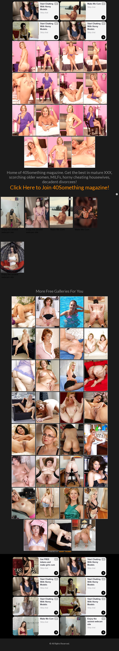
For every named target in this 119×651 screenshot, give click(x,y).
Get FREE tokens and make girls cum (47, 562)
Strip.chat (44, 13)
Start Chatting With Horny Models (47, 7)
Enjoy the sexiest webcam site (10, 231)
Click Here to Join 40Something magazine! (59, 187)
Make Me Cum (94, 4)
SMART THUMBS (65, 551)
